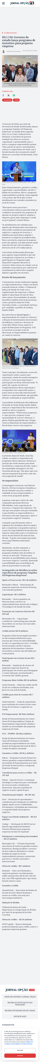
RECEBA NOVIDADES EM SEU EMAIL (20, 1010)
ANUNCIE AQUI (20, 1016)
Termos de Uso (26, 1044)
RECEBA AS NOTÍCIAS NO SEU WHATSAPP (20, 1004)
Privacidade (15, 1044)
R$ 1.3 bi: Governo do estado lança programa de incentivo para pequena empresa (18, 42)
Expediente (8, 1025)
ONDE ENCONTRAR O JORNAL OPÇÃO (20, 997)
